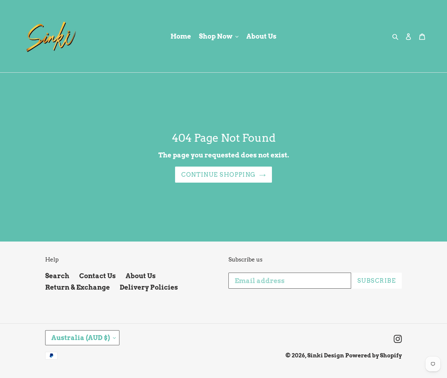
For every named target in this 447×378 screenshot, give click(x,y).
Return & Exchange (77, 287)
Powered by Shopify (373, 355)
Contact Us (97, 276)
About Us (141, 276)
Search (57, 276)
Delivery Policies (149, 287)
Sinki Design (325, 355)
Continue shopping (218, 174)
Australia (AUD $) (80, 338)
